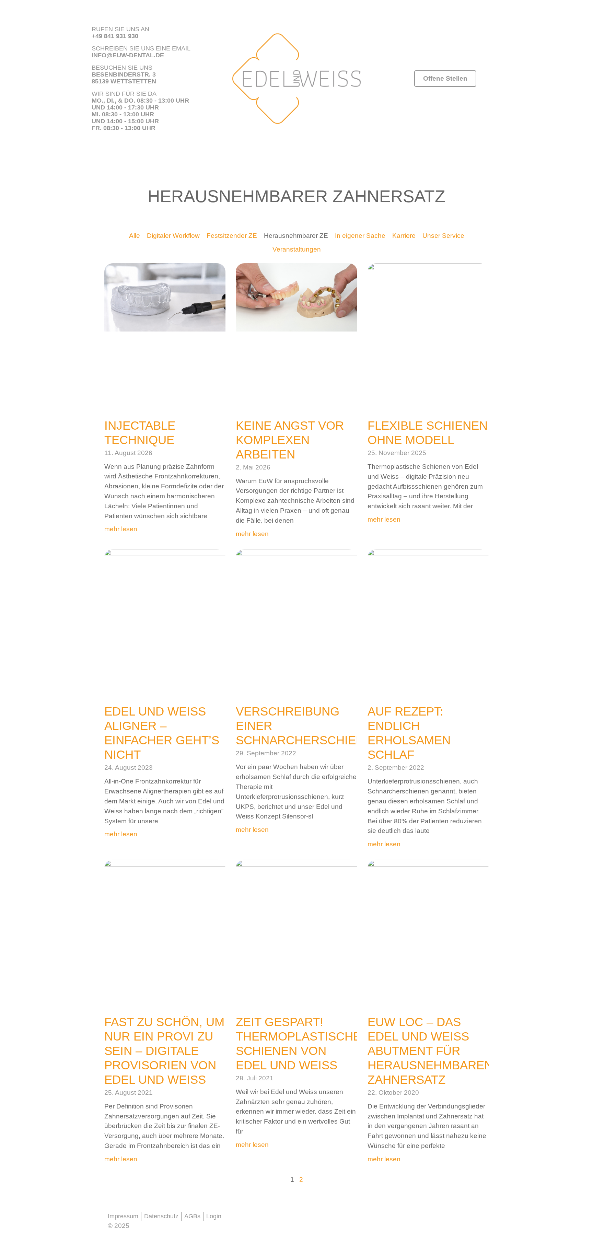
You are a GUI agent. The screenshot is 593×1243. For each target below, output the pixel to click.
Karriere (404, 235)
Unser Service (443, 235)
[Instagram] (265, 1219)
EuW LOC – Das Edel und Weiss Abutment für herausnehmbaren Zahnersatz (430, 1050)
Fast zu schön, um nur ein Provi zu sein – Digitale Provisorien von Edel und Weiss (164, 1050)
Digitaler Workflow (173, 235)
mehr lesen (120, 529)
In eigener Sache (360, 235)
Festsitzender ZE (232, 235)
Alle (134, 235)
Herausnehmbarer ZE (296, 235)
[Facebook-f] (243, 1219)
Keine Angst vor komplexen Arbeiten (290, 440)
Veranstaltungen (296, 249)
